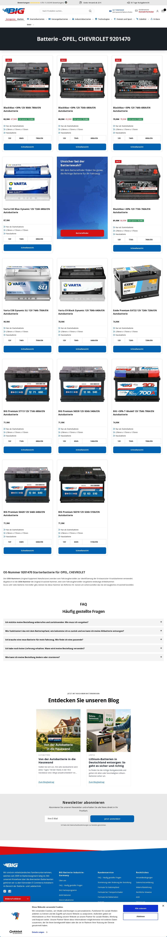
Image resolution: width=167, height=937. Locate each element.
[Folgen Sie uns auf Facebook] (9, 891)
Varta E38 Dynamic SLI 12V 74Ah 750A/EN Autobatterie (26, 312)
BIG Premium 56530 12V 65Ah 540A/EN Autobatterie (79, 413)
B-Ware (156, 19)
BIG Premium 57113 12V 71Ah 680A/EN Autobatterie (24, 413)
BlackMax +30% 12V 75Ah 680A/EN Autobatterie (77, 109)
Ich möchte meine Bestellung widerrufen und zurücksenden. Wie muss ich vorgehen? (46, 622)
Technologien (104, 19)
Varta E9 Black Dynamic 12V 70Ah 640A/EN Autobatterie (81, 312)
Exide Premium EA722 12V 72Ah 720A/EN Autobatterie (135, 312)
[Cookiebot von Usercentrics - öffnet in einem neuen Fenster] (16, 932)
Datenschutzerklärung (144, 882)
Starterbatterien (37, 19)
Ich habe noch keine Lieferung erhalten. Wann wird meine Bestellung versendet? (45, 648)
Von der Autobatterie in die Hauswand (57, 760)
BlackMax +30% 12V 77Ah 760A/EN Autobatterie (131, 211)
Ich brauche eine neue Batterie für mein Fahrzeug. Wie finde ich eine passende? (44, 639)
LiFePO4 (92, 755)
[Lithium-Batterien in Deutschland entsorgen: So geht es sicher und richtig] (109, 730)
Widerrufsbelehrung (143, 887)
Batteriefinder (82, 233)
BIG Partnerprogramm (68, 890)
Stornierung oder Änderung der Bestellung (114, 882)
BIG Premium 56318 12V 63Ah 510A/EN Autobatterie (79, 513)
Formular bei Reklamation (108, 897)
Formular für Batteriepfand (108, 887)
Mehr (29, 24)
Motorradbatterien (66, 900)
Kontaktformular (146, 12)
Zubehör (143, 19)
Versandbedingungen (144, 877)
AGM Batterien (65, 895)
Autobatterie (44, 755)
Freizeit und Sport (124, 19)
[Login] (157, 11)
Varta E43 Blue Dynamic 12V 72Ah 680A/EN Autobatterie (27, 211)
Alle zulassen (140, 908)
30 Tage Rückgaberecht (140, 2)
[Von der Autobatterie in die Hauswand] (58, 730)
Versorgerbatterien (59, 19)
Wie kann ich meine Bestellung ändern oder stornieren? (32, 657)
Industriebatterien (83, 19)
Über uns (62, 880)
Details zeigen (38, 932)
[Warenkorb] (162, 11)
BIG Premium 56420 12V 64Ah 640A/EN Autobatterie (24, 513)
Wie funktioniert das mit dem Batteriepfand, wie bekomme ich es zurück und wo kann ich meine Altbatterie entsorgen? (64, 631)
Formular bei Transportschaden (110, 892)
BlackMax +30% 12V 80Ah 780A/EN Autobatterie (22, 109)
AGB (138, 897)
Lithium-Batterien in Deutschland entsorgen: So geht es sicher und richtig (107, 762)
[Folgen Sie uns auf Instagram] (4, 891)
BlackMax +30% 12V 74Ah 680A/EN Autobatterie (131, 109)
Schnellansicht (27, 147)
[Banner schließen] (163, 906)
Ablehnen (141, 916)
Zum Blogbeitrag (46, 782)
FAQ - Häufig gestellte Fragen (70, 885)
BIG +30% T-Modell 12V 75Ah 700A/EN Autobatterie (133, 413)
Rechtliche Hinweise (144, 892)
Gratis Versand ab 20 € (92, 2)
